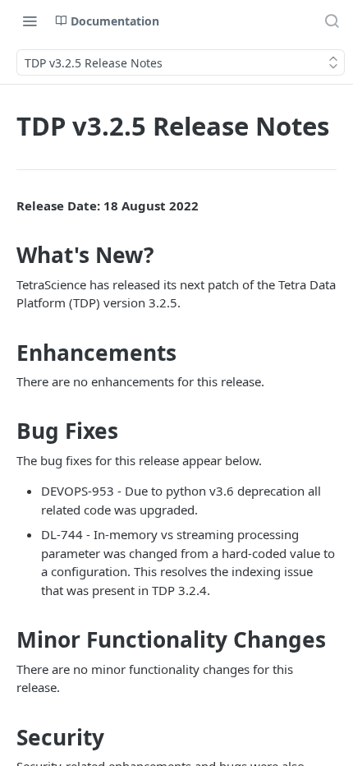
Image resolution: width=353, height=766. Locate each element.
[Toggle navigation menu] (29, 20)
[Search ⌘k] (332, 20)
